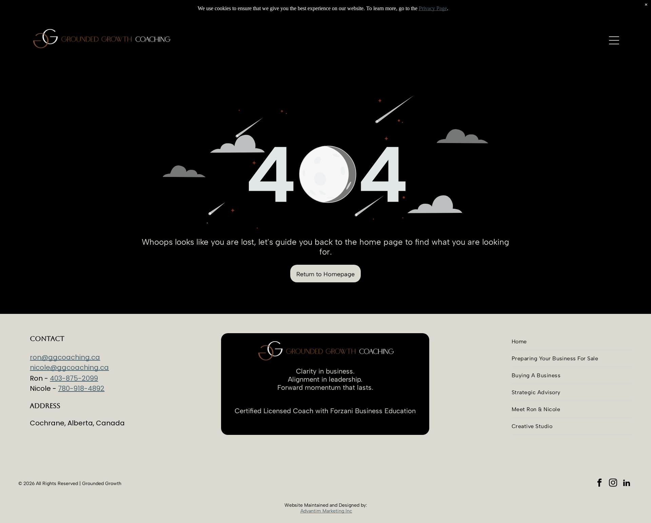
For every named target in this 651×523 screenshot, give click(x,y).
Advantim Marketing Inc (326, 511)
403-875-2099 (74, 378)
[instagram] (613, 483)
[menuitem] (572, 341)
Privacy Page (433, 8)
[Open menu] (614, 40)
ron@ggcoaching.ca (65, 357)
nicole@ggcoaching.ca (69, 367)
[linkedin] (627, 483)
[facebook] (600, 483)
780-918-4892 (81, 388)
